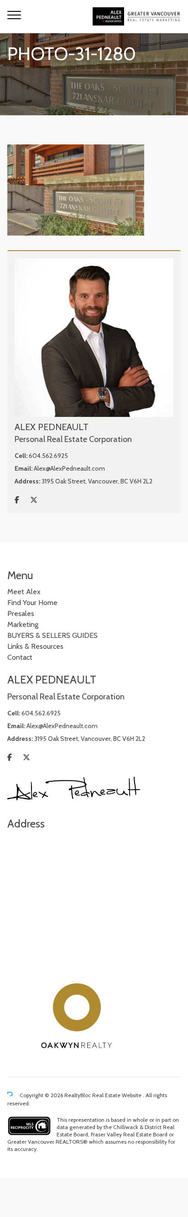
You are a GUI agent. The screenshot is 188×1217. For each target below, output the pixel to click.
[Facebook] (17, 500)
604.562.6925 (48, 456)
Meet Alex (24, 591)
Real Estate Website (117, 1095)
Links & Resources (35, 646)
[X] (33, 500)
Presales (20, 613)
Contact (19, 657)
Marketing (22, 624)
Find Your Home (32, 602)
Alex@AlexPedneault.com (69, 468)
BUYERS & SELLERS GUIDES (52, 635)
